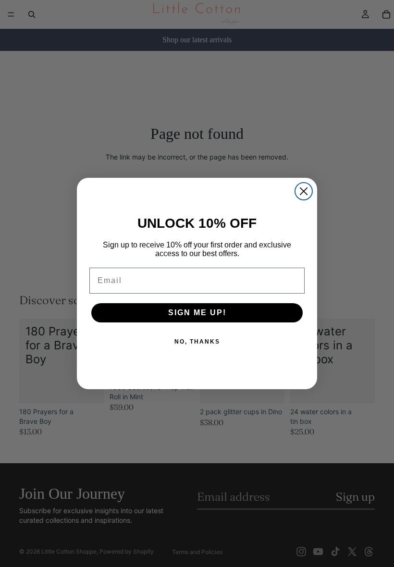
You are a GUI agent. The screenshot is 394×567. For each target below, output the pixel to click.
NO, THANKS (197, 341)
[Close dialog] (303, 191)
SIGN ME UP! (197, 312)
